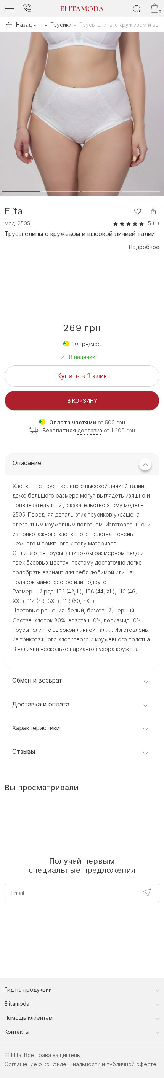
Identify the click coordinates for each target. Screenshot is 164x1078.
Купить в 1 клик (82, 376)
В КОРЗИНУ (82, 400)
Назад (24, 24)
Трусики (61, 24)
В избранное (137, 211)
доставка (89, 430)
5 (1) (153, 223)
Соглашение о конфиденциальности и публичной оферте (80, 1064)
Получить (146, 892)
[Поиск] (137, 8)
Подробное (144, 247)
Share (153, 211)
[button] (21, 191)
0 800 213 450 (27, 8)
